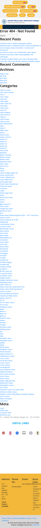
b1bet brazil (4, 150)
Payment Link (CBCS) (10, 11)
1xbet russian (4, 119)
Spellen (2, 343)
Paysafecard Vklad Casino (8, 296)
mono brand (4, 242)
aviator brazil (4, 135)
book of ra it (4, 166)
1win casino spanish (7, 92)
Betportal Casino (5, 162)
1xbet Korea (4, 108)
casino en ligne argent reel (9, 173)
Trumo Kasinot (5, 365)
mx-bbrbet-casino (6, 276)
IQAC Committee (36, 504)
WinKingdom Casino (7, 385)
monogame (4, 253)
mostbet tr (3, 269)
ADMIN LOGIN (12, 15)
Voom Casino (4, 376)
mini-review (4, 233)
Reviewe (3, 323)
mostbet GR (4, 260)
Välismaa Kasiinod (6, 372)
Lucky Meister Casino (7, 224)
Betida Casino (4, 159)
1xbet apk (3, 99)
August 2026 (4, 74)
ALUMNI (30, 15)
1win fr (2, 95)
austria (2, 133)
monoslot (3, 256)
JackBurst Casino (5, 211)
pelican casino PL (6, 298)
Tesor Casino (4, 358)
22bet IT (3, 128)
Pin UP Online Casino (7, 302)
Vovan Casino (4, 378)
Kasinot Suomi (5, 218)
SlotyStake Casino (6, 340)
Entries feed (4, 410)
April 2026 (3, 83)
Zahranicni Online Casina (8, 392)
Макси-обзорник (6, 399)
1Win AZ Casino (5, 90)
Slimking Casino (5, 329)
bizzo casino (4, 164)
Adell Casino (4, 130)
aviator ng (3, 146)
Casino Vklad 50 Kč (6, 180)
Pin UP (2, 300)
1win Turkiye (4, 97)
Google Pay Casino (6, 209)
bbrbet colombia (5, 155)
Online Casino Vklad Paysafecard (11, 289)
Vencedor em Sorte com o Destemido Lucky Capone (18, 52)
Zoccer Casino (5, 396)
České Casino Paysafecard (9, 184)
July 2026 (3, 76)
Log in (2, 408)
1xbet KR (3, 110)
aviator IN (3, 139)
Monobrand (4, 249)
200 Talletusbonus (6, 124)
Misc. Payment (18, 2)
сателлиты (4, 401)
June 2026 (3, 78)
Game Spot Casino (6, 197)
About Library (36, 499)
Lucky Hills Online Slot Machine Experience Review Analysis (20, 61)
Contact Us (36, 508)
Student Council (36, 495)
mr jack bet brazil (6, 273)
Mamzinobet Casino (7, 229)
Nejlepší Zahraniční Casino (9, 280)
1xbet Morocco (5, 115)
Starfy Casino (4, 347)
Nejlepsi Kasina (5, 278)
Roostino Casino (5, 327)
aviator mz (3, 144)
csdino (2, 191)
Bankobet (3, 153)
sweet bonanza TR (6, 354)
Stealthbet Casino (6, 349)
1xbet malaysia (5, 112)
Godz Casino (4, 206)
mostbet (3, 258)
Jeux (1, 213)
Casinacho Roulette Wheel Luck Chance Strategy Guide (18, 59)
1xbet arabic (4, 101)
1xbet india (3, 106)
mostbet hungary (6, 262)
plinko (2, 309)
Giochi (2, 202)
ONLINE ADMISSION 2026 (13, 7)
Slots (1, 334)
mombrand (4, 240)
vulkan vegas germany (7, 381)
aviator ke (3, 142)
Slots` (2, 336)
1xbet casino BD (5, 104)
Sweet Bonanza (5, 352)
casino (2, 171)
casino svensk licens (7, 175)
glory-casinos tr (5, 204)
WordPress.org (5, 415)
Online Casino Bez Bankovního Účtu (12, 287)
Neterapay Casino (6, 282)
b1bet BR (3, 148)
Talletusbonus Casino (7, 356)
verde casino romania (7, 374)
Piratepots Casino (6, 307)
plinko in (3, 311)
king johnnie (4, 222)
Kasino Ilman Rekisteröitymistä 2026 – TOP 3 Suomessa (19, 215)
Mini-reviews (4, 235)
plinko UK (3, 314)
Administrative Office (36, 490)
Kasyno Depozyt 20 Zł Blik (9, 220)
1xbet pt (3, 117)
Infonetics (35, 525)
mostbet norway (5, 267)
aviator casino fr (5, 137)
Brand (2, 168)
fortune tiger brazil (6, 193)
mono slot (3, 244)
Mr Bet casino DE (6, 271)
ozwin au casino (5, 291)
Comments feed (5, 413)
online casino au (5, 285)
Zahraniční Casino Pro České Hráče (12, 390)
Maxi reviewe (4, 231)
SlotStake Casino (5, 338)
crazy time (3, 188)
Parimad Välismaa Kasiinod (9, 294)
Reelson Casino (5, 318)
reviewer (3, 325)
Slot (1, 332)
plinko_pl (3, 316)
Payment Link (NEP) (27, 11)
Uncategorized (5, 367)
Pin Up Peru (4, 305)
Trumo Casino (5, 363)
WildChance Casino (6, 383)
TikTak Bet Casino (6, 361)
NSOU (22, 15)
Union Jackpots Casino (7, 370)
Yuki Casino (4, 387)
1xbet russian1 (5, 121)
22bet (2, 126)
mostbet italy (4, 264)
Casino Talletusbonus (7, 177)
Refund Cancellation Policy (21, 518)
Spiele (2, 345)
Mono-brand (4, 247)
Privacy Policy (6, 518)
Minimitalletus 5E (6, 238)
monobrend (4, 251)
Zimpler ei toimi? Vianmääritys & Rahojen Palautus (17, 394)
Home (35, 487)
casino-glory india (6, 182)
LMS (30, 7)
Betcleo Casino (5, 157)
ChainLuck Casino (6, 186)
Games (2, 200)
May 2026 (3, 80)
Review (2, 320)
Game (2, 195)
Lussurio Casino (5, 226)
